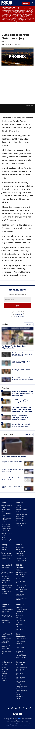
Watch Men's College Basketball (21, 685)
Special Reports (6, 591)
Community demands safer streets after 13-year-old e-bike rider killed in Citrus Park (22, 409)
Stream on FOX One (20, 663)
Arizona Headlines (6, 505)
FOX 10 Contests (21, 639)
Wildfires (18, 512)
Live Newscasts (6, 639)
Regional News (5, 605)
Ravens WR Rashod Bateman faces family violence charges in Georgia (22, 378)
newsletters (29, 708)
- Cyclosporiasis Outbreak (6, 519)
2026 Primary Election (20, 548)
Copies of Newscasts (19, 614)
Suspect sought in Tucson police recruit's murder (10, 478)
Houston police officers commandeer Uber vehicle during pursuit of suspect (22, 354)
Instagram (4, 669)
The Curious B (20, 574)
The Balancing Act (21, 572)
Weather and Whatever (20, 595)
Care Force (4, 570)
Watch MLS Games (19, 697)
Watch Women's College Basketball (21, 689)
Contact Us (19, 612)
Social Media (6, 662)
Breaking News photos (20, 652)
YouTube (4, 665)
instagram (12, 708)
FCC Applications (21, 618)
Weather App (20, 518)
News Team (19, 622)
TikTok (3, 667)
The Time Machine (21, 589)
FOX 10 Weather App (6, 652)
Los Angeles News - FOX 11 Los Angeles (7, 611)
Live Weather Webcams (5, 642)
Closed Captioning (21, 609)
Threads (3, 676)
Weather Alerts (20, 516)
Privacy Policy (19, 314)
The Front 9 (19, 579)
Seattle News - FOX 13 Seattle (5, 621)
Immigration (5, 522)
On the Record (20, 587)
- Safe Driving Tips (7, 540)
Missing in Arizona (6, 585)
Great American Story (20, 582)
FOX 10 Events (20, 641)
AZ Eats (18, 570)
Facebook (4, 671)
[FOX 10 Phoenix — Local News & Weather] (6, 3)
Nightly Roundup (6, 529)
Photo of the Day (21, 655)
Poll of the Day (6, 531)
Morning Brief (5, 526)
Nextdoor (4, 680)
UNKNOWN (19, 592)
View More (29, 324)
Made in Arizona (6, 583)
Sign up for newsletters (19, 644)
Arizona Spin (5, 568)
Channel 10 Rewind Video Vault (7, 573)
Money (4, 545)
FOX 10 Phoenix (5, 42)
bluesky (22, 708)
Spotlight (4, 593)
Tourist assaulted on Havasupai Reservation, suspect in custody (20, 418)
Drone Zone (5, 578)
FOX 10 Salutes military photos (20, 648)
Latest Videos (7, 434)
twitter (8, 708)
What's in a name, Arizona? (21, 599)
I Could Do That (21, 585)
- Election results (21, 551)
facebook (5, 708)
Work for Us (19, 629)
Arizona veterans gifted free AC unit (16, 456)
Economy (4, 549)
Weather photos (21, 657)
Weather (19, 502)
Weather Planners (21, 514)
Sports (3, 535)
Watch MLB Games (19, 674)
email (26, 708)
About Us (20, 604)
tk (19, 708)
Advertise (19, 607)
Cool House (5, 576)
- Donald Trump (21, 560)
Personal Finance (6, 556)
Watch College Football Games (21, 670)
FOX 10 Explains (6, 513)
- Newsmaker (20, 556)
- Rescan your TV (21, 627)
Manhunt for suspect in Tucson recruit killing (21, 370)
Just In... (4, 324)
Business (4, 547)
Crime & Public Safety (5, 510)
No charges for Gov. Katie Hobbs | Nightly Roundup (15, 347)
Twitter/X (4, 674)
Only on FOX (6, 565)
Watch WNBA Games (20, 693)
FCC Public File (20, 620)
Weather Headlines (21, 509)
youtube (15, 708)
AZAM (3, 507)
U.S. (12, 42)
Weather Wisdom (21, 523)
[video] (17, 446)
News (3, 502)
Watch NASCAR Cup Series (20, 678)
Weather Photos (21, 521)
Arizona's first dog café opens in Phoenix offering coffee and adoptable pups (22, 393)
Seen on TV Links (6, 533)
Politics (19, 545)
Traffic (3, 538)
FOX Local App (5, 649)
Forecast (18, 505)
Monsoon (19, 507)
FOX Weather (20, 525)
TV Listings (19, 624)
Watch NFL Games (21, 667)
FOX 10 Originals (20, 566)
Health (3, 516)
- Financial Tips (5, 558)
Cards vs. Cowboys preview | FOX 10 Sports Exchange (12, 470)
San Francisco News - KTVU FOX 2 (6, 616)
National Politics (21, 558)
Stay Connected (20, 635)
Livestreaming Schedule (5, 645)
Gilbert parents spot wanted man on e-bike (12, 462)
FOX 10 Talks (20, 577)
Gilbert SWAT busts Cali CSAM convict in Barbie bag (21, 361)
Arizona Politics (20, 553)
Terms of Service (18, 316)
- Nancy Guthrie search (6, 588)
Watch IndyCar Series (20, 682)
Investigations (5, 580)
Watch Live (26, 3)
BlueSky (3, 678)
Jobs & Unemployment (6, 552)
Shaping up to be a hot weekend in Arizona (11, 487)
